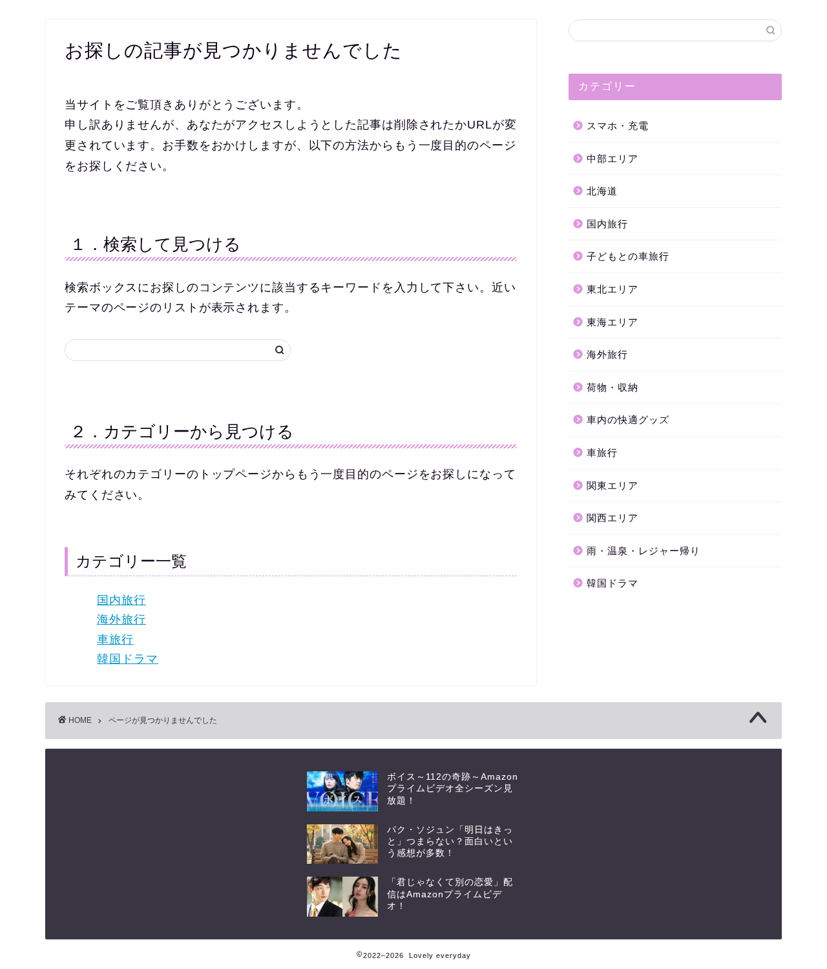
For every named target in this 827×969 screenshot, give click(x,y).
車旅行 (115, 639)
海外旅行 (121, 619)
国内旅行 (121, 600)
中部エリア (612, 158)
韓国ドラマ (127, 658)
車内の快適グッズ (628, 419)
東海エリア (612, 322)
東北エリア (612, 289)
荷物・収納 (612, 387)
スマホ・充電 (618, 125)
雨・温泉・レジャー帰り (643, 550)
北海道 (602, 190)
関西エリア (612, 517)
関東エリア (612, 485)
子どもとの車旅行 (628, 256)
